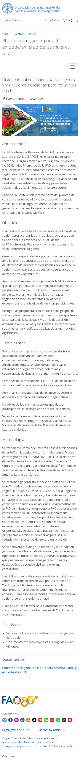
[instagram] (16, 720)
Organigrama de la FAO (16, 730)
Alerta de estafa (11, 742)
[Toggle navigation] (72, 67)
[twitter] (64, 720)
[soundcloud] (28, 720)
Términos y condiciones (41, 738)
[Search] (75, 20)
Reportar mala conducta (38, 742)
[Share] (69, 20)
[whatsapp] (58, 720)
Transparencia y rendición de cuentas (24, 746)
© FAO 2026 (8, 756)
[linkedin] (22, 720)
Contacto (19, 738)
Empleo (6, 738)
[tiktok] (34, 720)
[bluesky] (4, 720)
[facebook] (10, 720)
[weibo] (52, 720)
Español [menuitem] (50, 20)
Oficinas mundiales (50, 730)
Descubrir (12, 20)
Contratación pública (61, 746)
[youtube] (70, 720)
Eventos (18, 34)
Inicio (5, 34)
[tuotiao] (40, 720)
